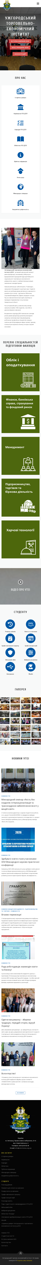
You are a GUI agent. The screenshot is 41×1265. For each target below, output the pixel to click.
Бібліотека (4, 1166)
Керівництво (5, 1159)
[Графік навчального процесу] (10, 638)
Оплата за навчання (31, 631)
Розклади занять (6, 1201)
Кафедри (4, 1163)
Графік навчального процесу (10, 646)
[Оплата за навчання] (31, 624)
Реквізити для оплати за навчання (12, 1188)
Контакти (4, 1246)
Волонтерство (6, 1242)
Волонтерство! (8, 1073)
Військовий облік (10, 660)
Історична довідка (7, 1156)
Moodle (31, 674)
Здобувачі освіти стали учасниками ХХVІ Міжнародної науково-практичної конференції (20, 861)
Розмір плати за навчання (9, 1191)
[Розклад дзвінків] (10, 624)
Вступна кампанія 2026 (20, 41)
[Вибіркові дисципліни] (31, 652)
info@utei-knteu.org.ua (23, 1148)
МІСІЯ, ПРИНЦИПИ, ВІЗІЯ (20, 47)
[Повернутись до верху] (20, 1253)
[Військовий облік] (10, 652)
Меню (38, 3)
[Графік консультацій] (31, 638)
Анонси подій (20, 54)
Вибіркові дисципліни (30, 660)
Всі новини (20, 1092)
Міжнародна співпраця (8, 1172)
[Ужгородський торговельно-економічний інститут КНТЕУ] (15, 700)
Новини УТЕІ (5, 796)
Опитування (10, 674)
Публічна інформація (8, 1169)
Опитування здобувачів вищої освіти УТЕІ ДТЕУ (17, 1217)
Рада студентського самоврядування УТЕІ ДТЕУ (17, 1204)
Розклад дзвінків (10, 631)
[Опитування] (10, 666)
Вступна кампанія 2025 (8, 1239)
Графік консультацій (31, 646)
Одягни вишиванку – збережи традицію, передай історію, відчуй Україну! (18, 1022)
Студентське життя (7, 1236)
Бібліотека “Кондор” (7, 1214)
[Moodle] (31, 666)
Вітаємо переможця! (11, 914)
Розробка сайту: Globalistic (24, 1260)
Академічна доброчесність (10, 1176)
